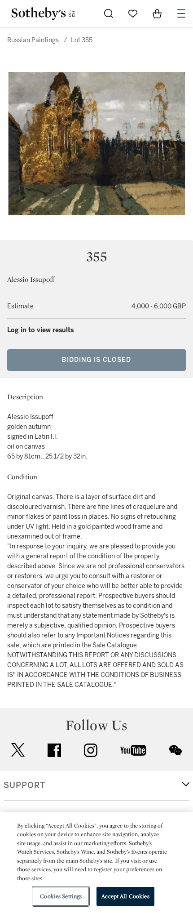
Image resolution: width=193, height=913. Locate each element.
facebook (54, 750)
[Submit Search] (108, 13)
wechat (175, 750)
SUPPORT (24, 785)
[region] (96, 862)
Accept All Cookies (125, 896)
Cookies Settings (61, 896)
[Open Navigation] (181, 13)
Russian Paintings (33, 40)
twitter (18, 750)
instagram (90, 750)
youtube (133, 750)
